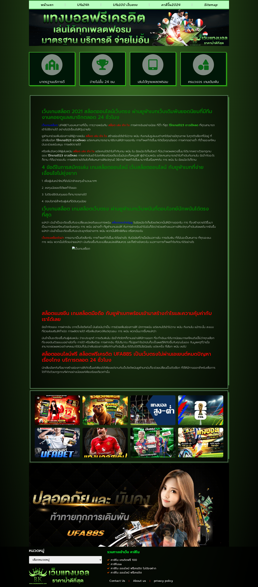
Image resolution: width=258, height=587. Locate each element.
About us (139, 581)
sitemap (210, 4)
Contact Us (117, 581)
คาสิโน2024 (170, 4)
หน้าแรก (47, 4)
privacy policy (163, 581)
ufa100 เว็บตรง (125, 4)
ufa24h (83, 4)
